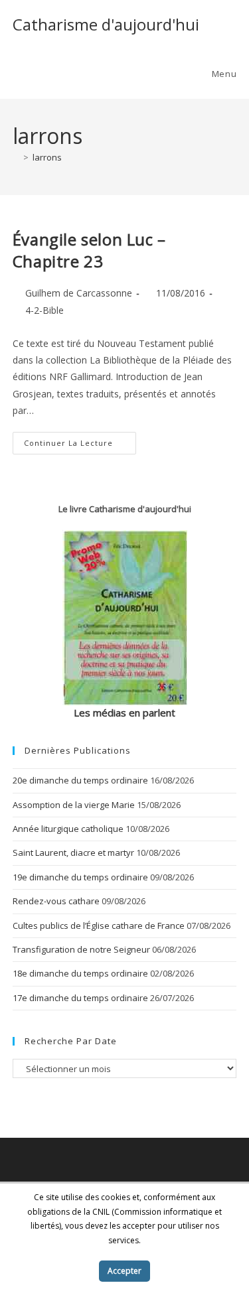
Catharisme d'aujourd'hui (106, 24)
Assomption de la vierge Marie (74, 805)
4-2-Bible (44, 310)
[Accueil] (16, 157)
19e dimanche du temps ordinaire (80, 877)
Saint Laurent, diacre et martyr (73, 852)
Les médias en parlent (124, 712)
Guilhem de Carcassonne (78, 293)
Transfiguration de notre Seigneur (81, 949)
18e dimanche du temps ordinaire (80, 973)
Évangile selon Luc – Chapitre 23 (89, 250)
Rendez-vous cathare (56, 901)
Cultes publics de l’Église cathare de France (99, 925)
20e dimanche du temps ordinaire (80, 780)
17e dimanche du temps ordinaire (80, 998)
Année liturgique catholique (68, 829)
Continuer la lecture (80, 445)
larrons (47, 157)
